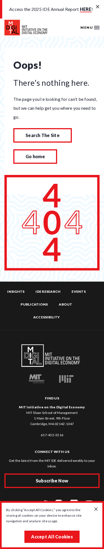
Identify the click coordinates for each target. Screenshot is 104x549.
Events (79, 291)
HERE (86, 9)
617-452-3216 (52, 435)
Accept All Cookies (52, 536)
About (65, 304)
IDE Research (47, 291)
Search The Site (43, 135)
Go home (35, 156)
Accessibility (46, 317)
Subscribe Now (52, 480)
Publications (34, 304)
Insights (15, 291)
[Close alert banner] (98, 7)
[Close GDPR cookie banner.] (96, 509)
